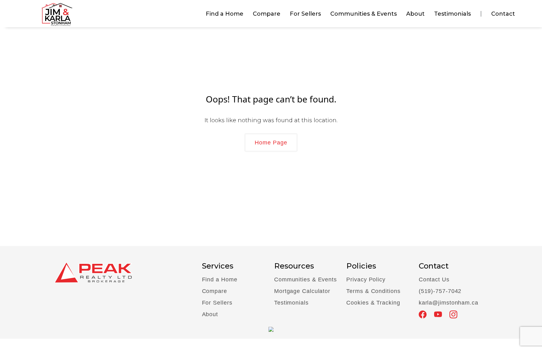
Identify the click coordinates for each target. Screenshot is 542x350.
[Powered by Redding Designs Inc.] (271, 328)
